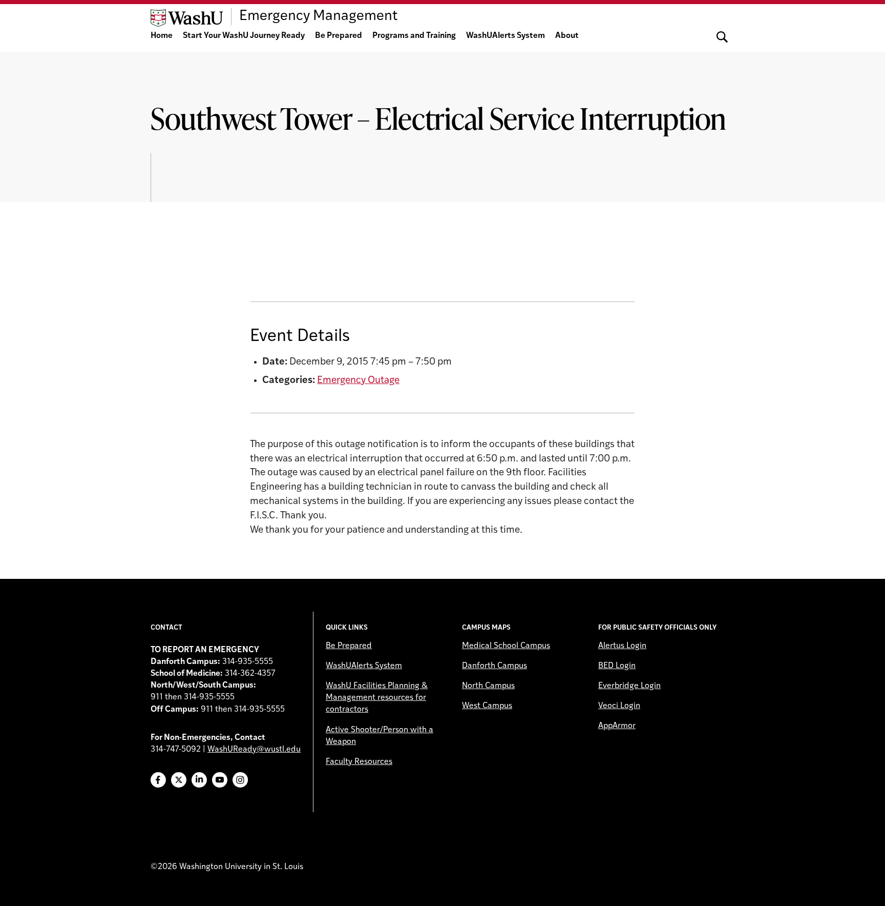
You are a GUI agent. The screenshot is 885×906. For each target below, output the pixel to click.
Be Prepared (338, 36)
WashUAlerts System (505, 36)
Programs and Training (414, 36)
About (567, 36)
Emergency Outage (358, 381)
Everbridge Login (629, 686)
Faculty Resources (359, 762)
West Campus (487, 706)
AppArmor (617, 726)
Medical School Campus (506, 646)
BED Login (617, 666)
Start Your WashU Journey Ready (244, 36)
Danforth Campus (494, 666)
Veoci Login (619, 706)
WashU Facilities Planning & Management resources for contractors (377, 698)
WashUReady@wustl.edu (254, 750)
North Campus (488, 686)
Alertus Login (622, 646)
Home (162, 36)
